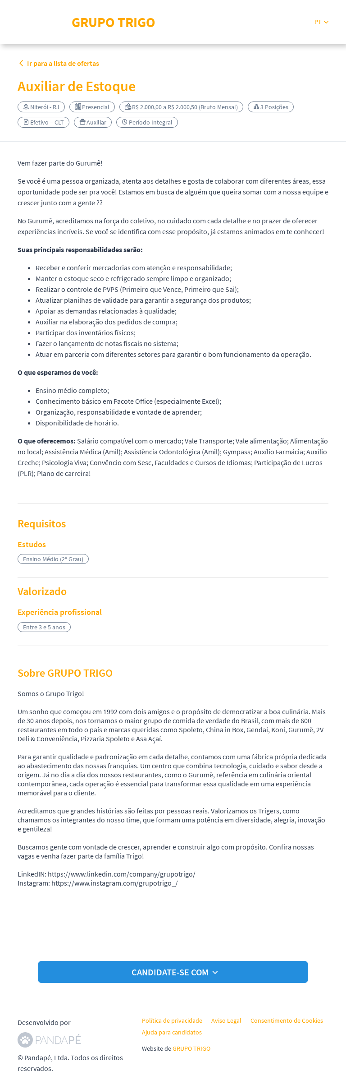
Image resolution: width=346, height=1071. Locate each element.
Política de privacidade (172, 1020)
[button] (321, 21)
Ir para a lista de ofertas (63, 63)
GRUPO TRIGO (191, 1048)
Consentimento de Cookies (286, 1020)
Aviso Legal (226, 1020)
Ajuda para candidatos (172, 1032)
